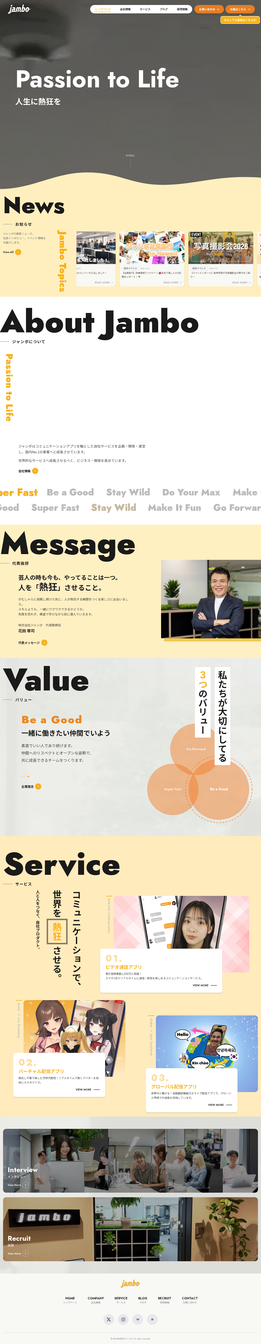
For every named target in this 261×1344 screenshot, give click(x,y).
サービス (145, 9)
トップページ (103, 9)
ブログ (164, 9)
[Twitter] (108, 1319)
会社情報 (125, 9)
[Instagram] (123, 1319)
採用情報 (182, 9)
